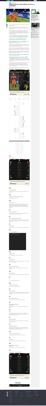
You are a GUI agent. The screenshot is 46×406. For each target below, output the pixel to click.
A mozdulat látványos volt (13, 211)
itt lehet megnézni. (20, 68)
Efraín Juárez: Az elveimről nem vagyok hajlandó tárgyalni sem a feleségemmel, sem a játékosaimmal (35, 16)
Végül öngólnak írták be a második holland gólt (16, 196)
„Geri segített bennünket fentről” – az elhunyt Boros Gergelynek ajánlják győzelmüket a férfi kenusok (35, 34)
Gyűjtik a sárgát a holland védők (13, 298)
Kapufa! (10, 311)
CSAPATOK (11, 400)
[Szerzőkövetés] (13, 7)
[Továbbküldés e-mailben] (6, 25)
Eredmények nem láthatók (30, 0)
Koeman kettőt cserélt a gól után (14, 266)
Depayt (25, 67)
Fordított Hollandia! (12, 259)
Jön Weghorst (11, 339)
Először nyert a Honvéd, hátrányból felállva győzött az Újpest (35, 32)
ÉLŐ (17, 0)
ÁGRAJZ (26, 0)
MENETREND (22, 0)
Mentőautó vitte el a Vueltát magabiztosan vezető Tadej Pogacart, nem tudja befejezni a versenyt (35, 37)
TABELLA (24, 0)
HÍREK (16, 0)
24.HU (10, 402)
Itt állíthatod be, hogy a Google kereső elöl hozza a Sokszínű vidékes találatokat (20, 385)
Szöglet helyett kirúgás (12, 319)
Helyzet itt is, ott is (11, 202)
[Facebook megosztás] (6, 24)
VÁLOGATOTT (19, 0)
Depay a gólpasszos (12, 273)
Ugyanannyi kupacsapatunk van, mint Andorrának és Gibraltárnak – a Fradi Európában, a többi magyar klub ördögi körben (35, 19)
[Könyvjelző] (6, 27)
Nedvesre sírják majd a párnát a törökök (15, 218)
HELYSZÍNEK (11, 401)
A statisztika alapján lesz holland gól (14, 333)
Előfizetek (35, 0)
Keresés (32, 0)
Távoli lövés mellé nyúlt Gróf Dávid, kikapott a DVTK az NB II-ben (35, 29)
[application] (17, 241)
